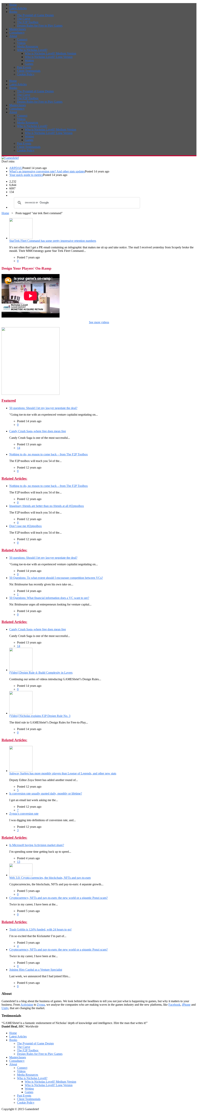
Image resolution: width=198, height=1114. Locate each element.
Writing (29, 60)
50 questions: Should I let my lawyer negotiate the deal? (43, 408)
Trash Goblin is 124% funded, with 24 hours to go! (40, 929)
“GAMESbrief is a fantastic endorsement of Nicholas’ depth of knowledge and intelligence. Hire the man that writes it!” (75, 1024)
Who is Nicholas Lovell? (32, 50)
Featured (9, 400)
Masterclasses (17, 29)
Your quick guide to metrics (26, 175)
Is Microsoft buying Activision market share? (36, 845)
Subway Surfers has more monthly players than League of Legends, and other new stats (62, 773)
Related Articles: (14, 478)
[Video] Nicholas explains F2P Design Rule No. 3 (39, 715)
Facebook (174, 1004)
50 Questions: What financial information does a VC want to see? (49, 597)
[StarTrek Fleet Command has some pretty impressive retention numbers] (20, 238)
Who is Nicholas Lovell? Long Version (49, 57)
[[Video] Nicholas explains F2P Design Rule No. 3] (20, 713)
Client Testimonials (28, 70)
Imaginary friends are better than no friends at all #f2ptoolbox (46, 506)
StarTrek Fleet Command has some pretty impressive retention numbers (52, 240)
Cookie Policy (25, 74)
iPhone (186, 1004)
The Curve (23, 18)
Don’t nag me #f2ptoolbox (25, 526)
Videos (21, 43)
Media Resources (27, 46)
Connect (22, 39)
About (13, 36)
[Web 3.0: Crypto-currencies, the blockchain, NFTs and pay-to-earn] (20, 875)
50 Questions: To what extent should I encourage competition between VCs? (56, 577)
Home (13, 4)
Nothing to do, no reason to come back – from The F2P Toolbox (48, 454)
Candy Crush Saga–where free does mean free (37, 431)
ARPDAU (15, 168)
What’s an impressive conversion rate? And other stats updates (47, 171)
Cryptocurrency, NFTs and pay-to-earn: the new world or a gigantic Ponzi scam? (58, 897)
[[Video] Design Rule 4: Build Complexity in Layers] (20, 670)
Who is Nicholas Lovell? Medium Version (50, 53)
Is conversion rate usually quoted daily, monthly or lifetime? (45, 793)
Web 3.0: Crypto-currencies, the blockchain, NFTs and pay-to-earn (50, 877)
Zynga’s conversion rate (23, 813)
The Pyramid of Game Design (35, 15)
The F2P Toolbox (27, 22)
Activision (26, 1004)
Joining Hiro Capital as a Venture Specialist (35, 969)
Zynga (41, 1004)
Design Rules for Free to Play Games (39, 25)
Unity (5, 1008)
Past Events (24, 67)
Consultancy (17, 32)
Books (13, 11)
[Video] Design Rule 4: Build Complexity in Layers (41, 672)
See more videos (99, 322)
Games (29, 63)
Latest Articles (18, 8)
